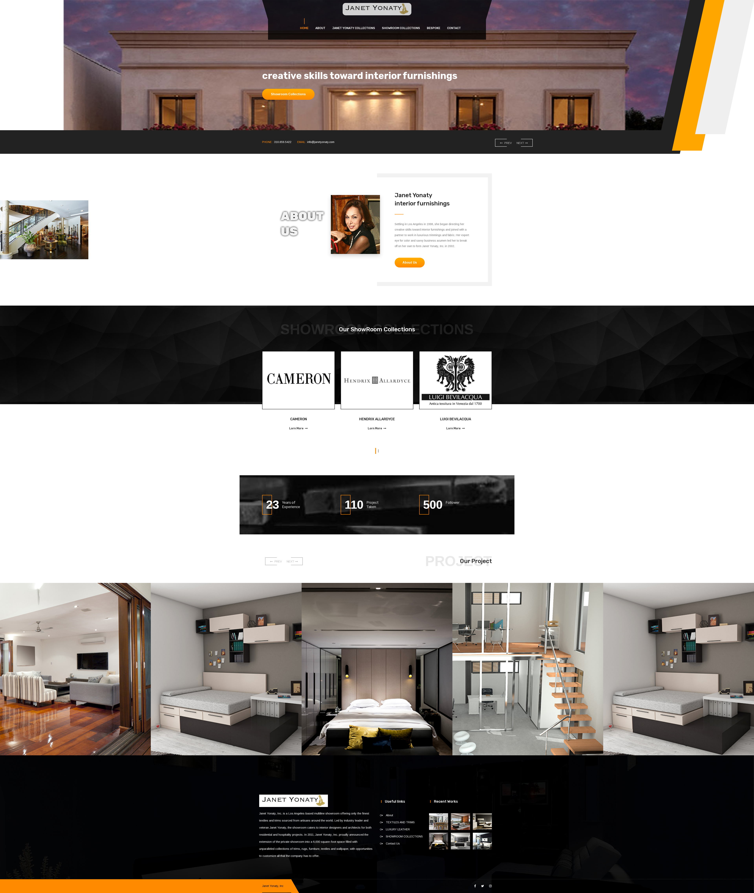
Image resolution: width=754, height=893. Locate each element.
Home (304, 28)
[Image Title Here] (438, 821)
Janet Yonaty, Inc (272, 886)
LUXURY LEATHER (398, 829)
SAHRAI (445, 419)
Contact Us (393, 843)
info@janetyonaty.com (320, 142)
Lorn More (286, 428)
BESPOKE (433, 28)
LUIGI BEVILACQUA (366, 419)
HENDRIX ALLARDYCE (288, 419)
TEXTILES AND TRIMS (400, 822)
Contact (454, 28)
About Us (410, 262)
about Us (278, 94)
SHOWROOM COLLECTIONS (401, 28)
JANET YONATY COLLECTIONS (353, 28)
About (320, 28)
